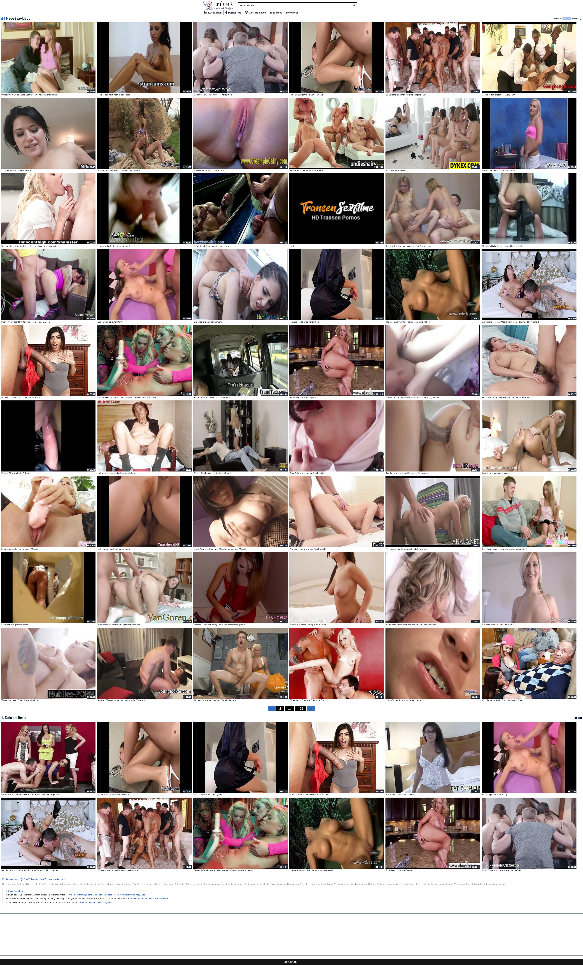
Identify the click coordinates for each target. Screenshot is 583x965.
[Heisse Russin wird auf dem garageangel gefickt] (432, 284)
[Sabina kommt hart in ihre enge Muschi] (48, 511)
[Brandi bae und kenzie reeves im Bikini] (240, 360)
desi (292, 246)
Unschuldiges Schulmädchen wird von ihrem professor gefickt (30, 246)
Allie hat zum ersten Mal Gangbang (498, 94)
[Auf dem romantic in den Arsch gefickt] (336, 511)
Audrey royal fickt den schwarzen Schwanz (21, 397)
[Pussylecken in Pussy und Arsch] (240, 133)
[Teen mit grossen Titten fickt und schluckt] (48, 663)
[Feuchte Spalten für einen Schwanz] (336, 57)
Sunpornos (276, 12)
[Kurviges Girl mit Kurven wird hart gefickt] (529, 208)
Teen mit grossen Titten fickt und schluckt (20, 700)
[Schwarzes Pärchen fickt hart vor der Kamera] (144, 133)
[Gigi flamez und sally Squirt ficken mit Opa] (529, 663)
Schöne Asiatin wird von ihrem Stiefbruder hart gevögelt (412, 397)
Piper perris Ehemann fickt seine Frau (307, 700)
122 (300, 708)
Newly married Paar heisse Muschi (498, 170)
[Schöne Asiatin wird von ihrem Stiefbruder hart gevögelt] (432, 360)
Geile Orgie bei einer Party (110, 321)
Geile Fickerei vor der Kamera (208, 321)
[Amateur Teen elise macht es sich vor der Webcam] (144, 663)
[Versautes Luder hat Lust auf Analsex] (336, 133)
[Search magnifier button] (354, 5)
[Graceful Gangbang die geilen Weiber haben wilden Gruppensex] (144, 360)
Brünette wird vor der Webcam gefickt (212, 246)
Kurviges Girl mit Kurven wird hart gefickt (502, 246)
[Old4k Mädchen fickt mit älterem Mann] (240, 435)
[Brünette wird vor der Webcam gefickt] (240, 208)
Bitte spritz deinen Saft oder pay (401, 794)
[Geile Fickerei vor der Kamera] (240, 284)
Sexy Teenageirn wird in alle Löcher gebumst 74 (504, 549)
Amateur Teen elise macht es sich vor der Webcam (121, 700)
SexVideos (292, 12)
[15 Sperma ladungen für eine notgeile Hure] (432, 57)
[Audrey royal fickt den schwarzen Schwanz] (48, 360)
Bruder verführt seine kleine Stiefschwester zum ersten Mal (29, 94)
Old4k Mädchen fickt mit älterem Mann (212, 473)
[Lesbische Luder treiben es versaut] (144, 208)
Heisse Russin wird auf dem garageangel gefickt (408, 321)
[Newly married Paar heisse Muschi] (529, 133)
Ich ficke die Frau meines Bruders (16, 170)
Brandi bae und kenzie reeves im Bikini (212, 397)
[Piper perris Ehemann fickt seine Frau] (336, 663)
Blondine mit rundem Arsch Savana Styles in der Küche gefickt (30, 794)
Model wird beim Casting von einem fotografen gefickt (219, 624)
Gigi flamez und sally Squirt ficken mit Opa (502, 700)
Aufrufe (567, 18)
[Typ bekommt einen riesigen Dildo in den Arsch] (240, 663)
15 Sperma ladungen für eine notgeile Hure (406, 94)
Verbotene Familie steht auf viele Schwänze (406, 549)
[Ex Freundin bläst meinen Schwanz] (144, 511)
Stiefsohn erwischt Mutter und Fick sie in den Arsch (25, 321)
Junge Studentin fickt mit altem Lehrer (404, 700)
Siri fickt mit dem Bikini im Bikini (497, 624)
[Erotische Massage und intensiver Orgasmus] (432, 435)
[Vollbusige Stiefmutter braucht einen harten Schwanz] (432, 587)
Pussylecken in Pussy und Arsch (209, 170)
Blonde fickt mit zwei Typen (303, 397)
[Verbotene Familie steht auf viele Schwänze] (432, 511)
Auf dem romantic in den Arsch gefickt (308, 549)
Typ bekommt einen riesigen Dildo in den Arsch (216, 700)
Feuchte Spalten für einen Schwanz (306, 94)
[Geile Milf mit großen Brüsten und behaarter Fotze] (529, 360)
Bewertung (576, 18)
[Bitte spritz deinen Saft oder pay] (432, 757)
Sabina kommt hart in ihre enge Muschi (19, 549)
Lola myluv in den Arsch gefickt (496, 473)
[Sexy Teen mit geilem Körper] (48, 587)
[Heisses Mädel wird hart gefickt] (336, 284)
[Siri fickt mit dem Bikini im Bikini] (529, 587)
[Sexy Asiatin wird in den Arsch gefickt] (336, 435)
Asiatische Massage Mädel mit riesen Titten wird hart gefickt (510, 321)
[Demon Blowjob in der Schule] (48, 435)
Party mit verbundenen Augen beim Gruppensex (408, 246)
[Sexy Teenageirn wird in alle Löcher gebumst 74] (529, 511)
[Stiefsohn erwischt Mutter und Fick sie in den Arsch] (48, 284)
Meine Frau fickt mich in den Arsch (114, 94)
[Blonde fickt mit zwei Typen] (336, 360)
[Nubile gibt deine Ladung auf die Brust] (336, 587)
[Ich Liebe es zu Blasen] (432, 133)
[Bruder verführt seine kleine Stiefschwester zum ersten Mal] (48, 57)
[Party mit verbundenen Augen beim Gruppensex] (432, 208)
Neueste (557, 18)
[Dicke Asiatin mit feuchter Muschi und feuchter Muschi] (240, 511)
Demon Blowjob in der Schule (15, 473)
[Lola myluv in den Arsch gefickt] (529, 435)
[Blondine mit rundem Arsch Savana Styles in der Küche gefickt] (48, 757)
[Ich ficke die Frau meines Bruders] (48, 133)
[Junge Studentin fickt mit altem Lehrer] (432, 663)
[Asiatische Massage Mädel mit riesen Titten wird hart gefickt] (529, 284)
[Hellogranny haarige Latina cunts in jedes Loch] (144, 435)
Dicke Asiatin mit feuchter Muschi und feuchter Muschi (220, 549)
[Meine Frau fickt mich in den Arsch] (144, 57)
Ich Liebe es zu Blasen (396, 170)
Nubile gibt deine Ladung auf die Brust (308, 624)
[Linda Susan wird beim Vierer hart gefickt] (240, 57)
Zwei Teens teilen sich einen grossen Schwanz (119, 624)
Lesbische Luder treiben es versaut (114, 246)
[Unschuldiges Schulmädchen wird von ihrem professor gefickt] (48, 208)
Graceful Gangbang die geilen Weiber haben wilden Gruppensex (127, 397)
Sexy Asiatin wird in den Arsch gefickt (307, 473)
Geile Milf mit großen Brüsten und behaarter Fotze (506, 397)
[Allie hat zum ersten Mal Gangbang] (529, 57)
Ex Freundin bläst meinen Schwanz (114, 549)
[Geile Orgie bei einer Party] (144, 284)
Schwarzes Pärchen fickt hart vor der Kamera (119, 170)
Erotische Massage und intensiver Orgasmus (407, 473)
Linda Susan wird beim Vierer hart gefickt (213, 94)
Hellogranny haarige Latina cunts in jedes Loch (119, 473)
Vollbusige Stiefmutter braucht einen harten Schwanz (411, 624)
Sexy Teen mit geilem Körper (14, 624)
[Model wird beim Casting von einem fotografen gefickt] (240, 587)
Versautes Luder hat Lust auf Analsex (307, 170)
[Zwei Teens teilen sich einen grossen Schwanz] (144, 587)
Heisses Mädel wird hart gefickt (304, 321)
